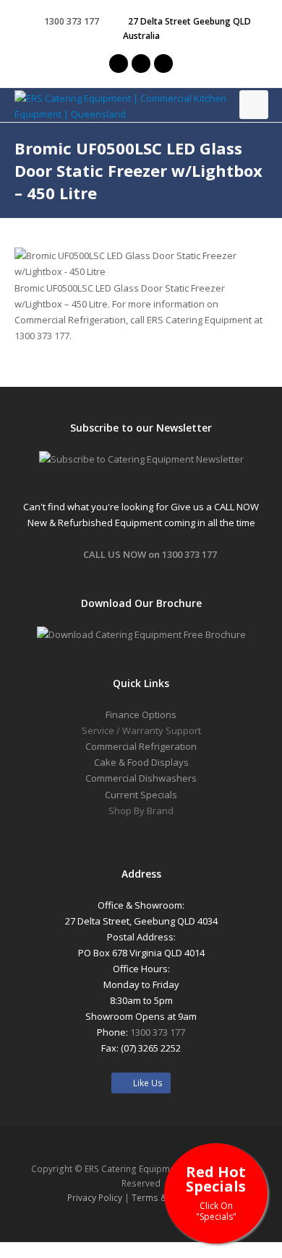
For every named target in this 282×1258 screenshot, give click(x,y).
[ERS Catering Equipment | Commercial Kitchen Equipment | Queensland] (141, 106)
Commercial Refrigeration (141, 746)
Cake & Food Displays (141, 762)
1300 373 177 (71, 21)
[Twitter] (118, 63)
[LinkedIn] (163, 63)
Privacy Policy (94, 1198)
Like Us (145, 1083)
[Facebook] (141, 63)
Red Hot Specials (216, 1192)
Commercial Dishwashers (141, 778)
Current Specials (141, 794)
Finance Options (141, 714)
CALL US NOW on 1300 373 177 (150, 554)
